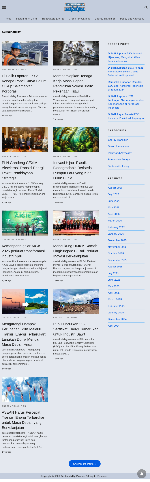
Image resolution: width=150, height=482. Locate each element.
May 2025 (113, 286)
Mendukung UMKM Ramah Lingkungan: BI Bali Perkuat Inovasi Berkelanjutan (75, 251)
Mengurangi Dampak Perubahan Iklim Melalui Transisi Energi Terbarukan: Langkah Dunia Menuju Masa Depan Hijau (24, 334)
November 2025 (117, 246)
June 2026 (114, 200)
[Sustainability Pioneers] (74, 7)
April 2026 (114, 214)
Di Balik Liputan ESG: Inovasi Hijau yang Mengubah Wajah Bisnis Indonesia (125, 57)
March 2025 (115, 299)
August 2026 (115, 187)
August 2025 (115, 266)
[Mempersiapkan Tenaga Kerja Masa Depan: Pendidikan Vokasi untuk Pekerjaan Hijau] (76, 53)
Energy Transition (105, 19)
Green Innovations (79, 19)
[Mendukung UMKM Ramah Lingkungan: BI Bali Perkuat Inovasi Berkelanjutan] (76, 223)
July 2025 (113, 273)
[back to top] (141, 473)
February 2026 (116, 227)
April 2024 (114, 325)
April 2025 (114, 292)
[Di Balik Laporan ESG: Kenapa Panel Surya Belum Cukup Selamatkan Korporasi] (25, 53)
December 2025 (117, 240)
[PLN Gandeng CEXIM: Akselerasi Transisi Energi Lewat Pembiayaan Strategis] (25, 139)
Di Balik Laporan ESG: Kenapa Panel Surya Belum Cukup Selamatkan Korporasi (125, 71)
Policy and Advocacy (132, 19)
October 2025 (116, 253)
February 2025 (116, 305)
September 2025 (117, 260)
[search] (146, 7)
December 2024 (117, 319)
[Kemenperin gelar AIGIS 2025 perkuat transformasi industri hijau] (25, 223)
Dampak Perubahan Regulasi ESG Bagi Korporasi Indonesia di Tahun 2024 (125, 85)
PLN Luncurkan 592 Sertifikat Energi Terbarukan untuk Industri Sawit (75, 329)
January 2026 (116, 233)
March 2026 (115, 220)
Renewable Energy (53, 19)
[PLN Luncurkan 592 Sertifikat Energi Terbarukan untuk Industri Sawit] (76, 301)
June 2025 (114, 279)
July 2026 (113, 194)
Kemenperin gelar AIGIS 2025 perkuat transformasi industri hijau (23, 251)
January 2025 (116, 312)
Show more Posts (83, 463)
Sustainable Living (27, 19)
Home (8, 19)
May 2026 (113, 207)
